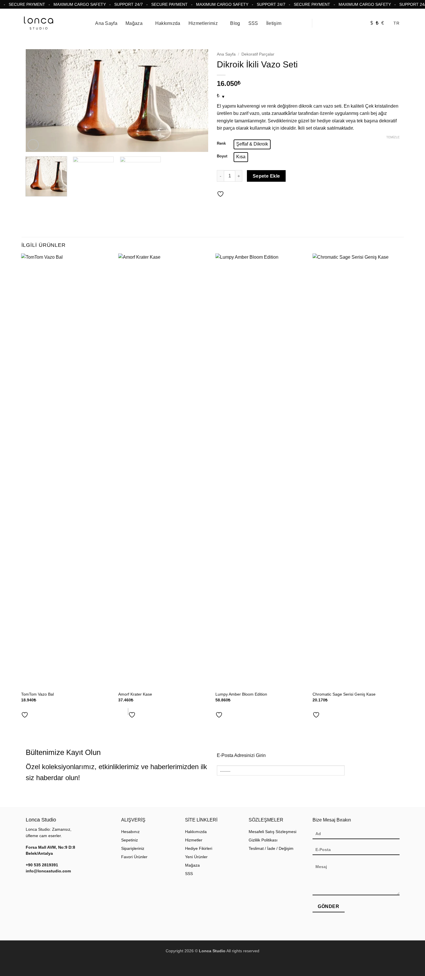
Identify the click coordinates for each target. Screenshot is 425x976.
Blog (235, 23)
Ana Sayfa (106, 23)
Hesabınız (130, 832)
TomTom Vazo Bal (37, 694)
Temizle (393, 137)
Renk (221, 143)
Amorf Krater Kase (135, 694)
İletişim (274, 23)
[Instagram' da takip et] (29, 883)
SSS (253, 23)
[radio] (252, 144)
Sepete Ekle (266, 176)
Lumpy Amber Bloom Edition (241, 694)
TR (396, 23)
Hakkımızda (167, 23)
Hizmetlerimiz (203, 23)
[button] (320, 23)
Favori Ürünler (134, 857)
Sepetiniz (129, 840)
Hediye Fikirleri (198, 848)
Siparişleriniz (132, 848)
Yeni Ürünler (196, 857)
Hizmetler (193, 840)
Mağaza (134, 23)
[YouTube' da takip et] (36, 883)
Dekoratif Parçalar (257, 54)
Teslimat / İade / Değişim (271, 848)
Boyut (222, 156)
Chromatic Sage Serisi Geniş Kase (344, 694)
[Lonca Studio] (38, 23)
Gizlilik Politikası (263, 840)
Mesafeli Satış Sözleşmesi (272, 832)
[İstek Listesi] (358, 23)
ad (120, 711)
